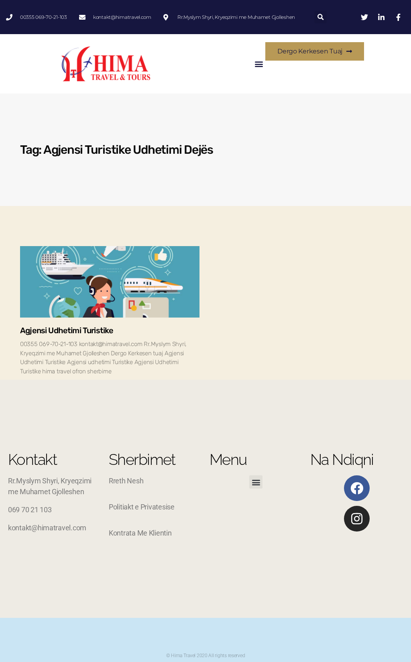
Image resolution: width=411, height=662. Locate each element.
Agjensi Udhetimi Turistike (66, 330)
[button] (320, 17)
